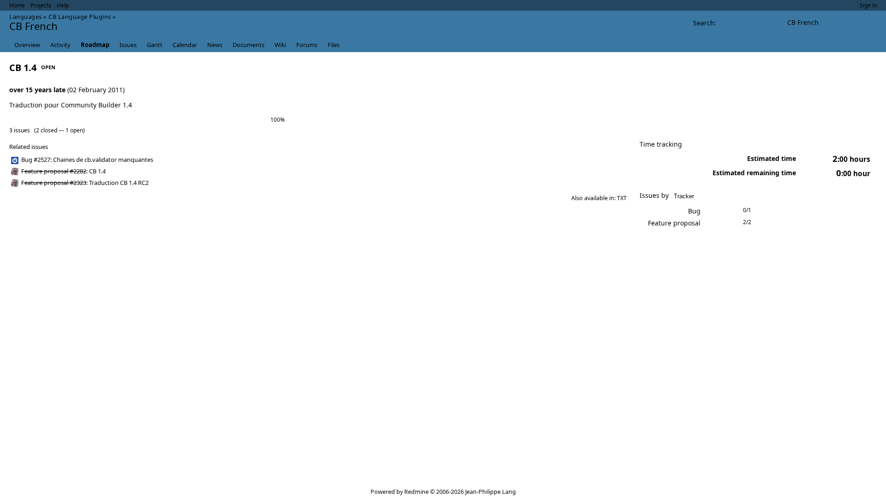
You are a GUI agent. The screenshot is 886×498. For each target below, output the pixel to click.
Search (703, 22)
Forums (306, 45)
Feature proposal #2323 (53, 182)
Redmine (416, 492)
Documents (248, 45)
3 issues (19, 130)
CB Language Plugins (79, 16)
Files (334, 45)
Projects (40, 5)
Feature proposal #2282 (53, 171)
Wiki (280, 45)
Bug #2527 (35, 159)
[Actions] (608, 160)
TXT (622, 198)
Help (63, 5)
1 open (74, 130)
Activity (60, 45)
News (214, 45)
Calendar (185, 45)
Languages (25, 16)
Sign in (868, 5)
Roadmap (95, 45)
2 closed (46, 130)
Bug (694, 211)
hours (851, 159)
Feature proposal (674, 223)
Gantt (154, 45)
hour (853, 173)
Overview (27, 45)
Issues (128, 45)
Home (17, 5)
